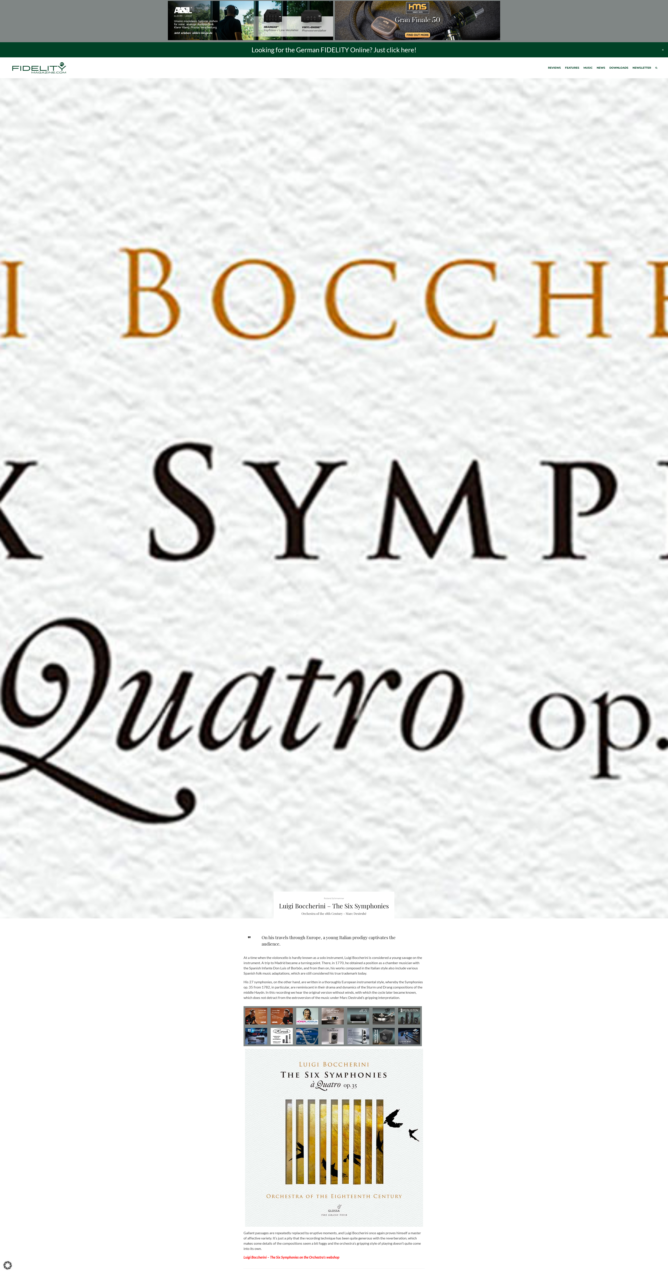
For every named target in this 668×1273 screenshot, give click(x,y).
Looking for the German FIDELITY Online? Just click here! (334, 50)
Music (588, 67)
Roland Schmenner (334, 898)
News (601, 67)
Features (572, 67)
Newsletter (642, 67)
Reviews (554, 67)
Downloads (618, 67)
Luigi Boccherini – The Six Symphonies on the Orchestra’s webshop (291, 1257)
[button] (7, 1265)
